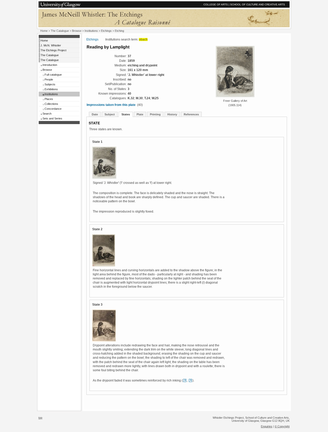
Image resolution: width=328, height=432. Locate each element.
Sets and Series (52, 118)
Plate (140, 114)
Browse (76, 30)
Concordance (53, 108)
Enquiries (266, 426)
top (40, 417)
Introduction (50, 64)
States (125, 114)
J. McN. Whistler (50, 45)
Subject (110, 114)
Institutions (91, 30)
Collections (51, 103)
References (191, 114)
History (172, 114)
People (49, 79)
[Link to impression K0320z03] (190, 380)
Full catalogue (53, 74)
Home (44, 30)
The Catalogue (60, 30)
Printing (155, 114)
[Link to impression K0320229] (185, 380)
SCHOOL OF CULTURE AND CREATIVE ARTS (257, 4)
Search (47, 113)
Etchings (106, 30)
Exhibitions (51, 89)
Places (49, 99)
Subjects (50, 84)
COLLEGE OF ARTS (215, 4)
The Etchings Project (53, 50)
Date (95, 114)
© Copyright (282, 426)
